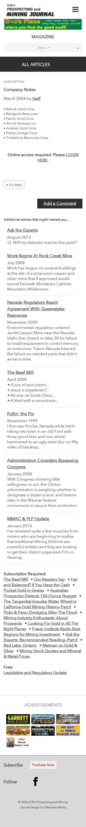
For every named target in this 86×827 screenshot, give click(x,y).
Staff (36, 99)
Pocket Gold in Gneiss (24, 591)
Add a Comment (59, 204)
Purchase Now (43, 765)
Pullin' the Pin (20, 414)
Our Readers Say (49, 580)
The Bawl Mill (20, 373)
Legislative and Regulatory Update (35, 673)
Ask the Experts (22, 230)
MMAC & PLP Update (28, 519)
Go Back (15, 185)
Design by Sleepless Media (48, 807)
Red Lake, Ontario (20, 646)
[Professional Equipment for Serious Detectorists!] (43, 24)
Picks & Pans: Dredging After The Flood (40, 613)
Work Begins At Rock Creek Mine (39, 256)
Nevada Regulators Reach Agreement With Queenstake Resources (35, 309)
